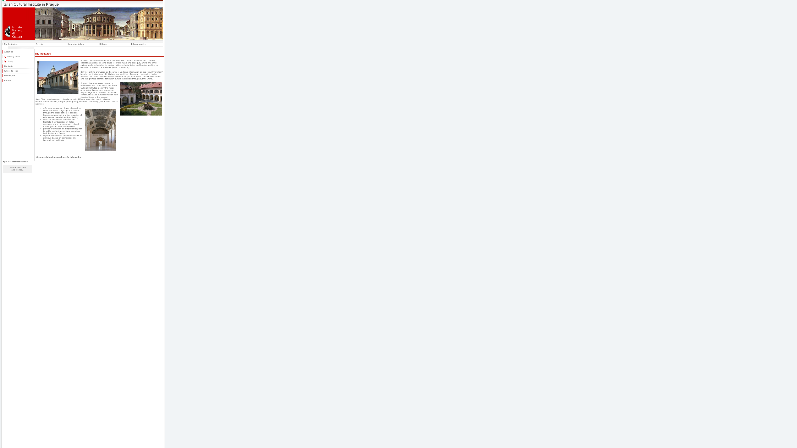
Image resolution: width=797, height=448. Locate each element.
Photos (7, 80)
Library (104, 44)
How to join (9, 75)
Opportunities (139, 44)
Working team (13, 56)
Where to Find (11, 71)
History (10, 61)
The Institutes (10, 44)
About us (8, 52)
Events (39, 44)
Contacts (8, 66)
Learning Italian (76, 44)
